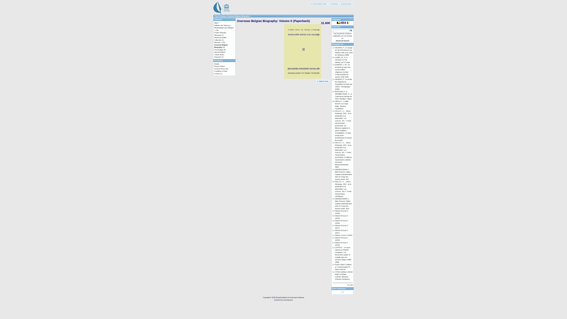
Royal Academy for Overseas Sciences (290, 297)
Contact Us (218, 74)
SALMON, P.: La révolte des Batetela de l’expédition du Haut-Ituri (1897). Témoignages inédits (343, 84)
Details (216, 64)
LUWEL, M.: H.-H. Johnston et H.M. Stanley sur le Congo (342, 60)
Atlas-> (216, 23)
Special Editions (219, 52)
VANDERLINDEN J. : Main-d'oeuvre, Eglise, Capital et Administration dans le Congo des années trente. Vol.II (343, 203)
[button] (318, 4)
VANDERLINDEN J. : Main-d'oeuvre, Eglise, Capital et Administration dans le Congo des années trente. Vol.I (343, 174)
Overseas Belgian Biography (238, 16)
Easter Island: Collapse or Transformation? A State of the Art (343, 267)
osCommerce (288, 300)
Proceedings (218, 50)
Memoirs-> (218, 42)
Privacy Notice (219, 66)
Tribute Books (219, 55)
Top (216, 16)
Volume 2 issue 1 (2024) (343, 235)
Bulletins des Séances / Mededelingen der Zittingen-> (224, 28)
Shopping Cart (337, 44)
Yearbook (217, 57)
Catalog (222, 16)
